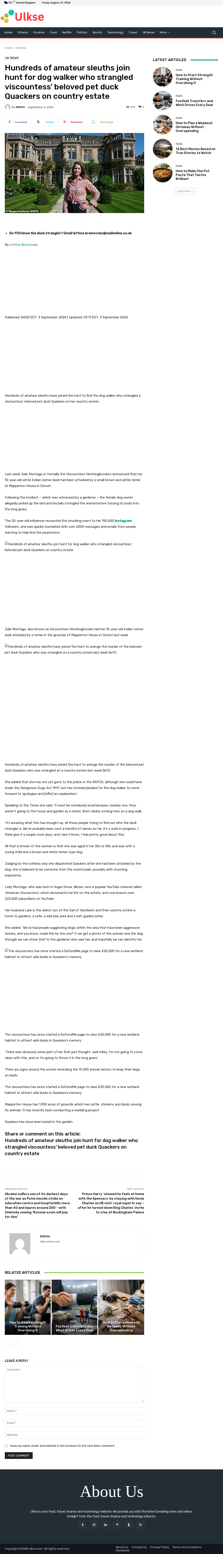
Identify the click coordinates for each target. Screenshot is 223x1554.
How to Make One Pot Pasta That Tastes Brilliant (192, 175)
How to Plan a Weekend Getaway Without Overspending (121, 1326)
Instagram (123, 521)
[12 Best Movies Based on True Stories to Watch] (162, 149)
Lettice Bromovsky (24, 245)
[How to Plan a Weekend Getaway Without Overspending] (121, 1307)
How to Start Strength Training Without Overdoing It (27, 1326)
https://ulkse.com (50, 1241)
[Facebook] (82, 1524)
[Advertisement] (74, 283)
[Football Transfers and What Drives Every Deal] (75, 1307)
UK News (20, 48)
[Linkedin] (105, 1524)
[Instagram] (94, 1524)
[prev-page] (7, 1342)
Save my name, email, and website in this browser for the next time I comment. (62, 1445)
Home (8, 48)
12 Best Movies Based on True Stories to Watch (195, 151)
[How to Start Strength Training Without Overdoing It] (28, 1307)
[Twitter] (140, 1524)
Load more (184, 191)
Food (27, 1317)
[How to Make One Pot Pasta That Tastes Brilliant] (162, 173)
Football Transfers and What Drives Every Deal (74, 1328)
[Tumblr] (129, 1524)
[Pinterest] (117, 1524)
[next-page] (14, 1342)
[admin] (8, 107)
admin (20, 107)
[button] (214, 32)
